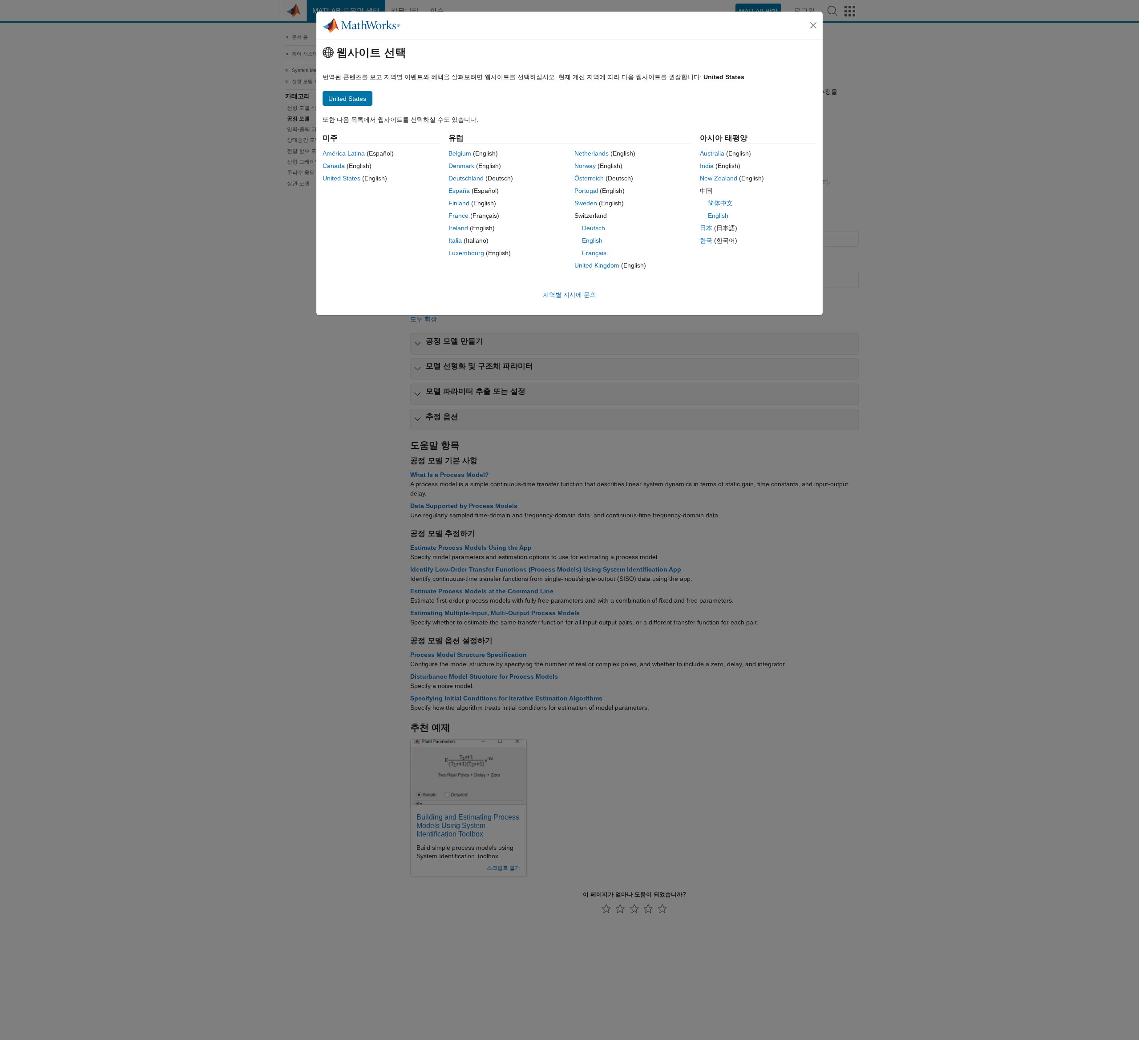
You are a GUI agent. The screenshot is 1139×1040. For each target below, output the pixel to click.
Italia (455, 240)
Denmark (461, 165)
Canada (334, 165)
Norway (585, 165)
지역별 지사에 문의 (569, 294)
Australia (712, 153)
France (458, 215)
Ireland (458, 228)
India (707, 165)
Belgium (459, 153)
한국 (706, 240)
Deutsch (593, 228)
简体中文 (720, 203)
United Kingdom (596, 265)
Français (594, 252)
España (459, 190)
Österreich (589, 178)
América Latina (344, 153)
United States (341, 178)
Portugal (586, 190)
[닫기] (813, 25)
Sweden (585, 203)
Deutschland (466, 178)
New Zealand (718, 178)
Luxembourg (466, 252)
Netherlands (591, 153)
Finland (458, 203)
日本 (706, 228)
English (592, 240)
